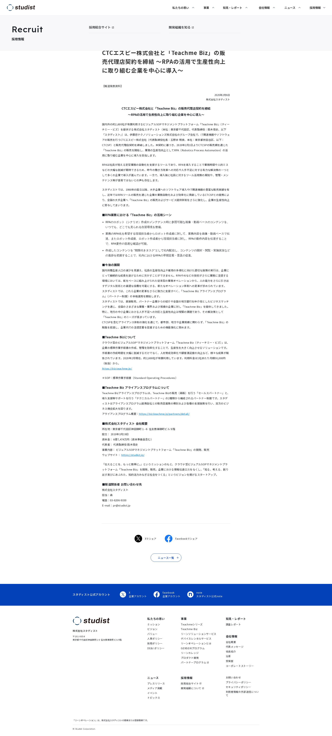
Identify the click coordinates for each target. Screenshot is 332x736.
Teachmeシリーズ (192, 624)
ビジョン (152, 629)
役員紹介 (231, 651)
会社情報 (264, 7)
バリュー (152, 634)
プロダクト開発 (190, 657)
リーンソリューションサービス (198, 634)
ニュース (289, 7)
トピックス (153, 697)
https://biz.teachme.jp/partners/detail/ (164, 414)
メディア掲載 (154, 688)
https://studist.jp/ (132, 455)
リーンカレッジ (190, 653)
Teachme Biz (189, 629)
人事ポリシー (155, 638)
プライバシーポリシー (238, 682)
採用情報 (186, 678)
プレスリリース (156, 683)
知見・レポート (232, 7)
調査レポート (233, 624)
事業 (206, 7)
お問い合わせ (233, 677)
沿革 (228, 656)
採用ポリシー (155, 643)
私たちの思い (180, 7)
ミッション (153, 624)
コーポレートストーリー (240, 666)
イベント (152, 693)
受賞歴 (229, 661)
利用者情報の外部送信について (242, 693)
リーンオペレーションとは (196, 643)
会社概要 (231, 642)
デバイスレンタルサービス (196, 638)
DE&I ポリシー (155, 648)
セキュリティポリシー (238, 687)
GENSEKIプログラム (193, 648)
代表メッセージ (235, 646)
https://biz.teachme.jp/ (117, 368)
